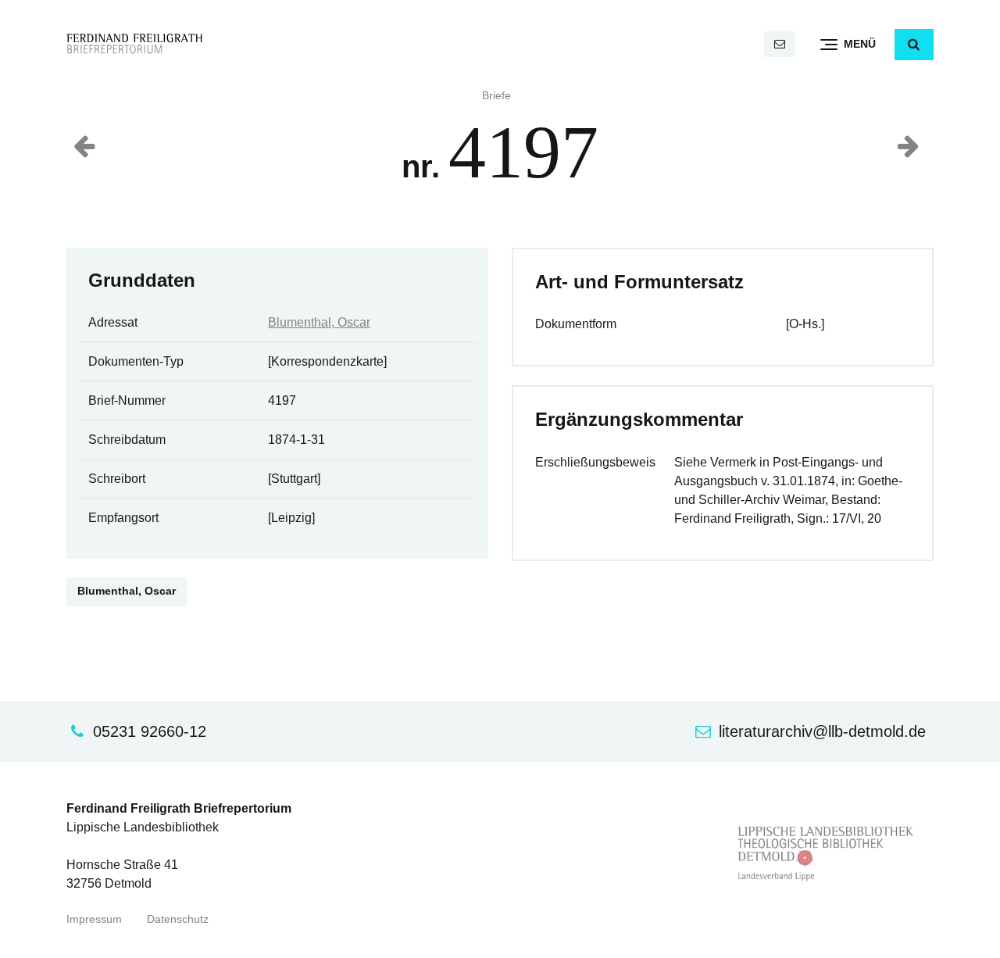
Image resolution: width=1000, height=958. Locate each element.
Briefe (496, 96)
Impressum (94, 919)
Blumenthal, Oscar (319, 322)
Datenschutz (178, 919)
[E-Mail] (779, 44)
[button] (914, 44)
